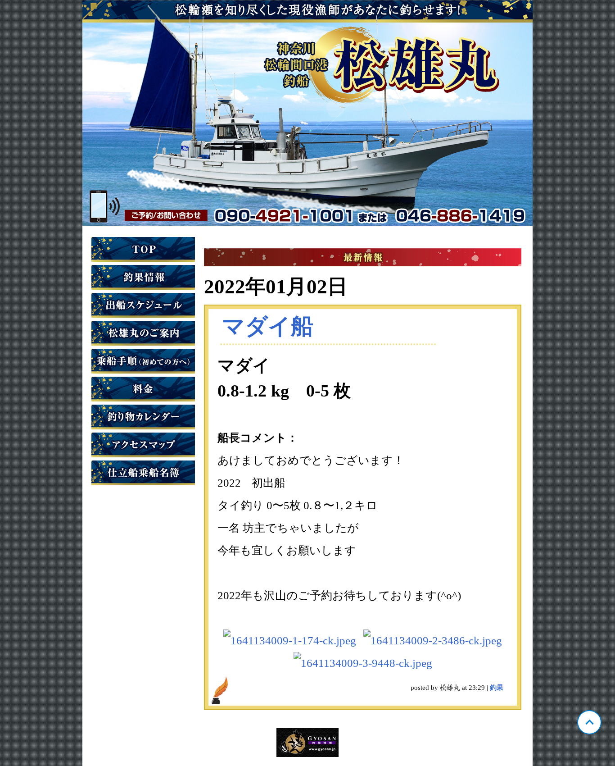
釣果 (496, 687)
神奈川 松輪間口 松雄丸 (307, 113)
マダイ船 (267, 326)
